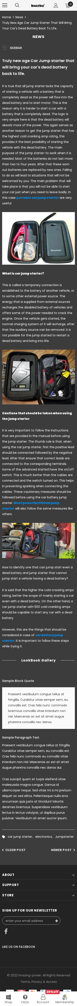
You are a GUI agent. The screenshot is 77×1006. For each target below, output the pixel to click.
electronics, (45, 837)
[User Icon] (56, 5)
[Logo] (38, 5)
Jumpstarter (64, 837)
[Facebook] (6, 932)
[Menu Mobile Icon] (4, 5)
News (19, 17)
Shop (8, 1002)
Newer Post (61, 850)
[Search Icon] (17, 5)
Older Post (15, 850)
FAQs (25, 1002)
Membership (64, 1002)
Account (43, 1002)
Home (6, 17)
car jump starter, (21, 837)
